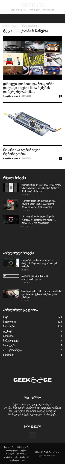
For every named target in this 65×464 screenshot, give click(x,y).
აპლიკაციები (12, 450)
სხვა (23, 460)
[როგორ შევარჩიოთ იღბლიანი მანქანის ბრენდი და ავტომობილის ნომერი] (11, 263)
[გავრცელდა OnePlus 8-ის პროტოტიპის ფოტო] (11, 279)
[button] (5, 18)
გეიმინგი (8, 457)
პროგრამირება (22, 457)
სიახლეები (9, 447)
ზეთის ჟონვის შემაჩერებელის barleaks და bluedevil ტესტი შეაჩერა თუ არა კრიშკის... (41, 294)
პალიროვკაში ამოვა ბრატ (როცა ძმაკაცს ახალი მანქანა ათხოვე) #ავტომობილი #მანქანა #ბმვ (38, 203)
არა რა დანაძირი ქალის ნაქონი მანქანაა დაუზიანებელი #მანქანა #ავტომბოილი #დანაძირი (38, 219)
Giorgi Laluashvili (11, 96)
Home (6, 26)
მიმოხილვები (23, 447)
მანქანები (10, 453)
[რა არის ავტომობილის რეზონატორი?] (32, 124)
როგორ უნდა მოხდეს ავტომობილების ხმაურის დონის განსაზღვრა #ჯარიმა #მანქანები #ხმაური (41, 188)
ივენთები (14, 460)
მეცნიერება (22, 453)
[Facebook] (32, 435)
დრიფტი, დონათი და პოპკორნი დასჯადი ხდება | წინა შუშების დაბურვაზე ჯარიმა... (28, 88)
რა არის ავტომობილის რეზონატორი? (21, 152)
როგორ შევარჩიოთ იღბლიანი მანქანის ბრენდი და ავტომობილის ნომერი (39, 263)
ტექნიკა (24, 450)
